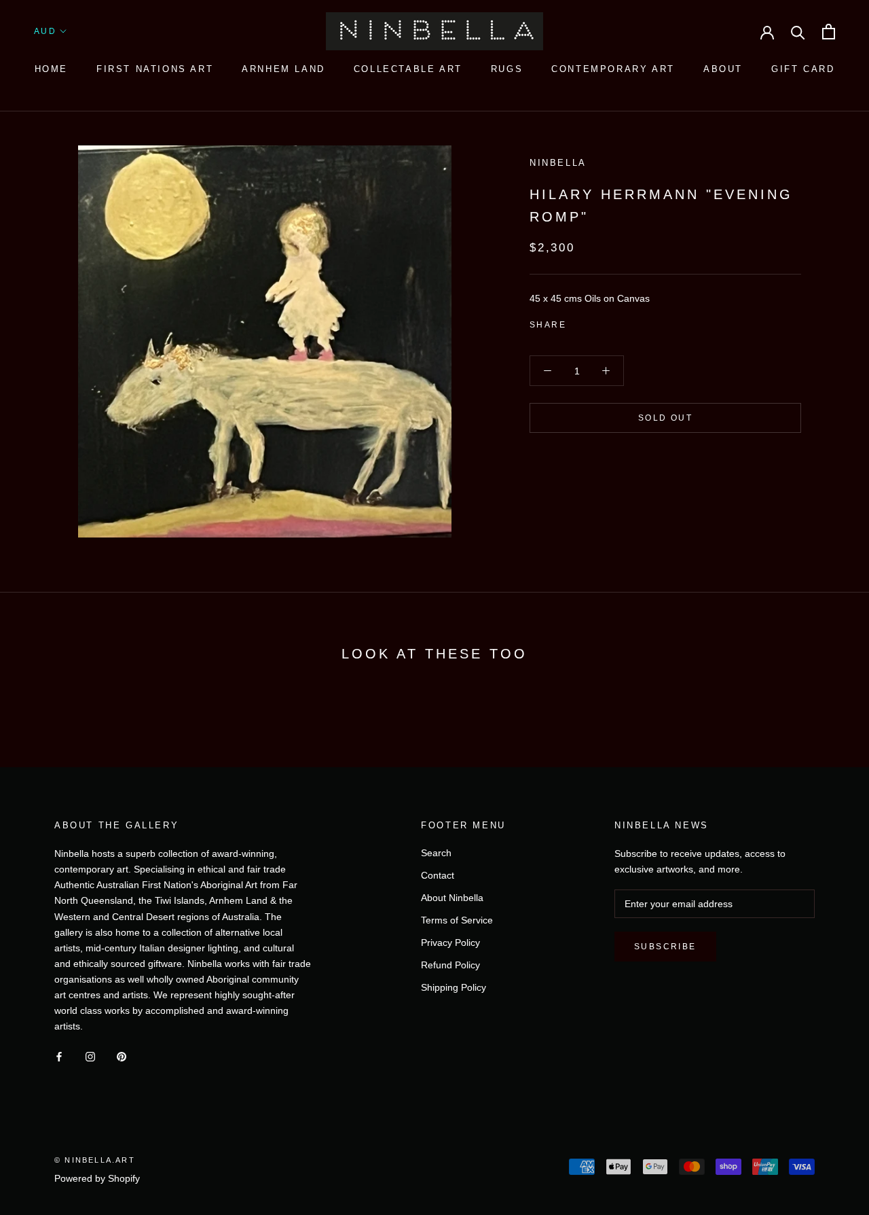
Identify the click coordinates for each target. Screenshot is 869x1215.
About (723, 69)
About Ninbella (452, 897)
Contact (437, 875)
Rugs (507, 69)
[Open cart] (828, 31)
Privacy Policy (450, 942)
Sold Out (665, 418)
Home (51, 69)
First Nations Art (154, 69)
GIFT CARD (802, 69)
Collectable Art (408, 69)
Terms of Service (457, 920)
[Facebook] (579, 322)
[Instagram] (90, 1055)
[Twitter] (597, 322)
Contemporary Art (613, 69)
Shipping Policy (453, 987)
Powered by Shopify (97, 1178)
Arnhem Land (283, 69)
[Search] (798, 31)
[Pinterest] (614, 322)
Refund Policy (450, 964)
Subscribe (665, 946)
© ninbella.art (94, 1160)
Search (436, 852)
